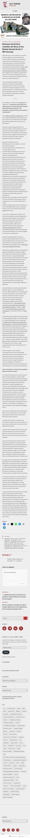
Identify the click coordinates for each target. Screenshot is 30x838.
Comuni (5, 720)
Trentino (5, 785)
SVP (17, 780)
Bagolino (18, 711)
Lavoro (21, 742)
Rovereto (23, 771)
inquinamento (13, 740)
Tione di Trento (7, 783)
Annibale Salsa (9, 538)
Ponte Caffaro (7, 765)
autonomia (11, 711)
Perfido (5, 763)
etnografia (14, 540)
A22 (4, 708)
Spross (16, 774)
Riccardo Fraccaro (7, 768)
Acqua (18, 708)
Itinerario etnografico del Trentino (12, 227)
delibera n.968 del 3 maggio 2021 (14, 115)
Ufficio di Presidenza (8, 788)
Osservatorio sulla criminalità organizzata (14, 757)
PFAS (17, 763)
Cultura (6, 536)
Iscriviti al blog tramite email (12, 637)
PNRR (22, 763)
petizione (11, 763)
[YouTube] (4, 628)
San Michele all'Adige (17, 548)
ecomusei (7, 540)
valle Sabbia (6, 794)
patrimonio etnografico (12, 545)
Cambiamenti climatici (16, 714)
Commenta (22, 583)
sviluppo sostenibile (8, 780)
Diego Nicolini (21, 725)
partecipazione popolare (19, 760)
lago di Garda (14, 742)
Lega (4, 745)
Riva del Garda (18, 768)
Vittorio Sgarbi (15, 794)
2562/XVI (22, 102)
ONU (4, 754)
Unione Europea (20, 788)
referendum (22, 765)
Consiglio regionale (8, 722)
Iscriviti (6, 652)
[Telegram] (10, 628)
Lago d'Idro (6, 742)
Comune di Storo (20, 717)
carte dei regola (20, 538)
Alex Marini (14, 3)
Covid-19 (17, 722)
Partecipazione (7, 760)
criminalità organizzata (9, 725)
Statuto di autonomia (8, 777)
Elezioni (5, 731)
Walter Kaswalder (8, 797)
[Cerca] (25, 618)
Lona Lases (18, 745)
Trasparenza (16, 783)
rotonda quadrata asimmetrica (11, 771)
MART (18, 748)
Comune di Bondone (8, 717)
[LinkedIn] (15, 628)
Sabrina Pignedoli (7, 774)
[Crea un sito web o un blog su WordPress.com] (2, 834)
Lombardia (10, 745)
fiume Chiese (12, 734)
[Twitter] (8, 830)
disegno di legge (18, 728)
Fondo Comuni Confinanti (10, 737)
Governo (5, 740)
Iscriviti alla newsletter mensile (10, 670)
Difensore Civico (7, 728)
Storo (17, 777)
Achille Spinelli (11, 708)
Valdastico (6, 791)
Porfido (15, 765)
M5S (24, 745)
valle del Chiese (15, 791)
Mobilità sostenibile (19, 751)
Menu (15, 11)
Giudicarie (21, 737)
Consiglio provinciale (14, 720)
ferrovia (5, 734)
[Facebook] (21, 628)
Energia (19, 731)
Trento (24, 785)
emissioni (12, 731)
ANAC (23, 708)
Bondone (5, 714)
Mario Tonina (11, 748)
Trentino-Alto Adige (15, 785)
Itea (20, 740)
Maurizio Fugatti (7, 751)
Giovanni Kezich (16, 541)
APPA (4, 711)
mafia (4, 748)
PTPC (22, 545)
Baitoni (24, 711)
